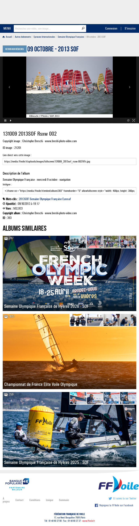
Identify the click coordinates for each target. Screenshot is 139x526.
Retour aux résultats (14, 49)
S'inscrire (130, 28)
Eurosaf (66, 199)
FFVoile (113, 11)
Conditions (34, 500)
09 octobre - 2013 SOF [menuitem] (96, 36)
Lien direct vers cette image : (17, 155)
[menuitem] (8, 36)
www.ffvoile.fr (88, 520)
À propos (6, 500)
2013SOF (24, 199)
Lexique (49, 500)
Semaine (34, 199)
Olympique (45, 199)
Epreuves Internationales (44, 36)
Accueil (8, 36)
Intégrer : (7, 184)
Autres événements (23, 36)
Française (56, 199)
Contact (19, 500)
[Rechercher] (83, 28)
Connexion (111, 28)
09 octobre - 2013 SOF (53, 50)
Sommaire (64, 500)
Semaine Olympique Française (71, 36)
